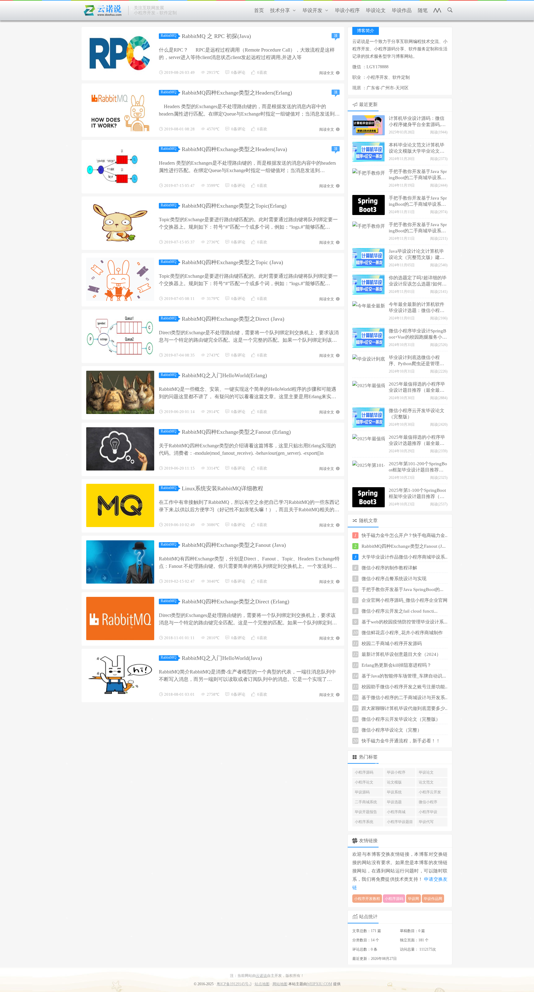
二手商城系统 (366, 802)
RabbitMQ (168, 35)
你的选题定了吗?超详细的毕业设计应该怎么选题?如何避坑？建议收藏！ (418, 281)
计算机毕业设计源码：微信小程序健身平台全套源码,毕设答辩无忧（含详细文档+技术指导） (418, 122)
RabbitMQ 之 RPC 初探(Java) (216, 36)
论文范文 (426, 782)
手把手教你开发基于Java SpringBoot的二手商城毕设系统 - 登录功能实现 (418, 175)
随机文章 (368, 520)
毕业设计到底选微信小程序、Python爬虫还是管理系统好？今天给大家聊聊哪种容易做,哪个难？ (416, 361)
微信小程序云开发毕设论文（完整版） (416, 413)
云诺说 (261, 975)
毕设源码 (362, 792)
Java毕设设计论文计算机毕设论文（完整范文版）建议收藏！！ (416, 255)
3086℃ (213, 524)
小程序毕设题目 (400, 822)
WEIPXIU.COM (319, 984)
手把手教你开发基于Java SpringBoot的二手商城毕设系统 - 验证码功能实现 (418, 202)
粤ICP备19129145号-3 (234, 984)
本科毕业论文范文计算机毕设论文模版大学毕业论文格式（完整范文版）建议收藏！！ (416, 148)
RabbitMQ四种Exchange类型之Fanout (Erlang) (236, 432)
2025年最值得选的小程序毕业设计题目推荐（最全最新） (417, 388)
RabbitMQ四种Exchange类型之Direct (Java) (233, 319)
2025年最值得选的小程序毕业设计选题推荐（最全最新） (417, 441)
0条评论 (238, 72)
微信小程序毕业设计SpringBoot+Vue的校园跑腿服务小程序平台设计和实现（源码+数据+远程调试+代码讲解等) (418, 334)
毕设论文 (426, 772)
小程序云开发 (430, 792)
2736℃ (213, 242)
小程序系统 (364, 822)
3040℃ (213, 581)
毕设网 (413, 899)
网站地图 (280, 984)
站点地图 (262, 984)
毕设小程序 (396, 772)
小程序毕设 (428, 812)
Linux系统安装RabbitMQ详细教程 (222, 488)
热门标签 (368, 756)
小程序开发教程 (367, 899)
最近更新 (368, 104)
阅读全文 (327, 72)
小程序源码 (364, 772)
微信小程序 (428, 802)
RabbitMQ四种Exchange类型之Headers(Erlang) (237, 93)
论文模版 (394, 782)
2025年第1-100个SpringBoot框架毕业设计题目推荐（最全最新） (417, 494)
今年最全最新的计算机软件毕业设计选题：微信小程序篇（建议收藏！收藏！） (416, 308)
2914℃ (213, 411)
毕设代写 (426, 822)
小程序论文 (364, 782)
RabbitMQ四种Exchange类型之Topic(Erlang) (234, 206)
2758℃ (213, 694)
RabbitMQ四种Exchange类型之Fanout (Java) (234, 545)
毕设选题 (394, 802)
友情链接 (368, 840)
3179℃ (213, 298)
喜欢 (262, 72)
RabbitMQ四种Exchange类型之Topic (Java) (232, 262)
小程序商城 (396, 812)
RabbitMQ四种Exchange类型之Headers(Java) (234, 149)
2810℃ (213, 637)
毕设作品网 (433, 899)
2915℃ (213, 72)
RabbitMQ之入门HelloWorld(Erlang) (224, 375)
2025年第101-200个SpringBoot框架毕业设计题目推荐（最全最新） (418, 467)
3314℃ (213, 468)
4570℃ (213, 129)
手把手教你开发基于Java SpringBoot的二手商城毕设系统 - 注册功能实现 (418, 228)
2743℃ (213, 355)
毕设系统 (394, 792)
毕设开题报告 (366, 812)
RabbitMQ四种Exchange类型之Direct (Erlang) (235, 601)
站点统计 (368, 916)
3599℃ (213, 185)
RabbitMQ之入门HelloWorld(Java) (222, 658)
